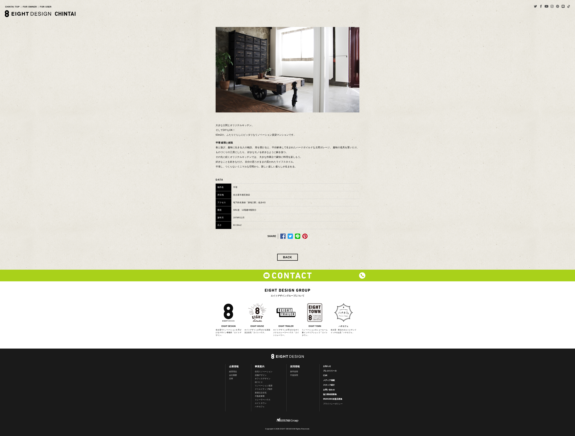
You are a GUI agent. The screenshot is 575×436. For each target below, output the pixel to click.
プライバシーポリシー (333, 404)
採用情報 (295, 366)
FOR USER (46, 7)
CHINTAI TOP (12, 7)
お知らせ (327, 366)
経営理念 (233, 371)
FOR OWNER (30, 7)
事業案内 (259, 366)
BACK (287, 257)
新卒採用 (294, 371)
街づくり (259, 382)
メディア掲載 (329, 380)
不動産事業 (260, 396)
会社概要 (233, 375)
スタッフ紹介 (329, 385)
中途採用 (294, 375)
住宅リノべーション (263, 371)
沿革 (231, 378)
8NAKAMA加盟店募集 (332, 399)
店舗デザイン (261, 375)
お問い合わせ (329, 390)
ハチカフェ (260, 406)
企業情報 (234, 366)
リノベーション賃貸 (263, 385)
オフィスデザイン (262, 378)
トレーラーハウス (262, 400)
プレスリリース (330, 371)
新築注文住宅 (261, 393)
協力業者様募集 (330, 394)
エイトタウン (261, 403)
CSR (325, 375)
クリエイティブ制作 (263, 389)
